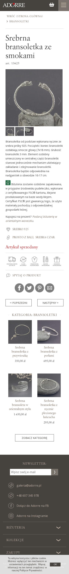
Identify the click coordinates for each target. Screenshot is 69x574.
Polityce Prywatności (31, 570)
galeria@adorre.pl (29, 485)
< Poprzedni (18, 302)
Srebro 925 (21, 229)
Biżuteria (15, 527)
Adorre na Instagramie (32, 516)
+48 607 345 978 (28, 496)
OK (55, 564)
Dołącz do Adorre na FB (33, 506)
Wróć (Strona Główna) (25, 16)
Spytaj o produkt (27, 275)
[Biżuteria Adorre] (14, 7)
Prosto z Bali (23, 237)
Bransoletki (19, 21)
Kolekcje (15, 540)
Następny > (51, 302)
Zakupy (13, 552)
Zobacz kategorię (34, 438)
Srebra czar (45, 237)
